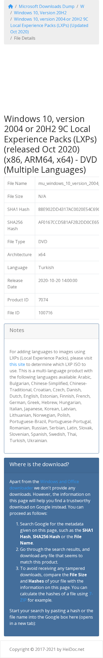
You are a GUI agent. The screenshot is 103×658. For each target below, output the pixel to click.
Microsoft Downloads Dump (46, 6)
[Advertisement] (51, 79)
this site (17, 364)
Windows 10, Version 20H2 (40, 13)
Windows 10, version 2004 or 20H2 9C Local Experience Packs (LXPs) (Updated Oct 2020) (49, 25)
